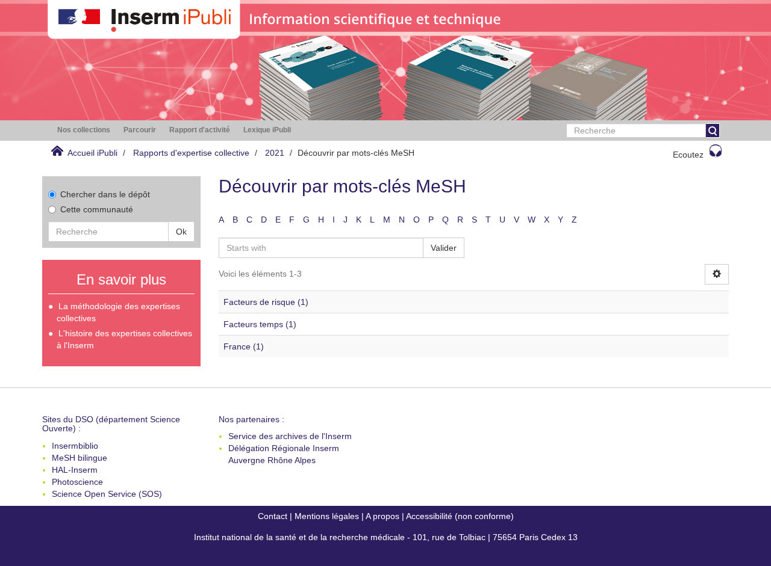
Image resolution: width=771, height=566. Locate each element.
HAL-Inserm (75, 470)
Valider (444, 248)
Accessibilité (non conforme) (460, 516)
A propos (382, 516)
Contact (272, 516)
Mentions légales (327, 516)
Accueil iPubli (92, 153)
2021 (274, 153)
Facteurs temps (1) (259, 324)
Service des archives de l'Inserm (290, 436)
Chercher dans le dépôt (105, 194)
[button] (83, 130)
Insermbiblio (75, 446)
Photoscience (77, 482)
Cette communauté (96, 209)
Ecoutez (688, 154)
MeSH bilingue (79, 458)
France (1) (243, 346)
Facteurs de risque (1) (265, 302)
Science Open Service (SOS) (107, 494)
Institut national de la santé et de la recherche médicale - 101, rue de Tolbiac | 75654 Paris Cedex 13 (386, 537)
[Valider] (712, 130)
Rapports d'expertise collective (191, 153)
